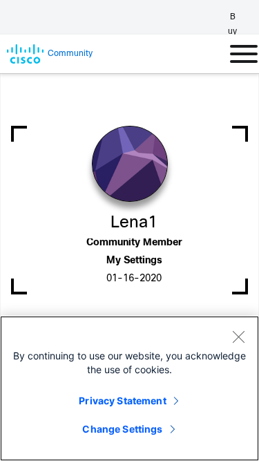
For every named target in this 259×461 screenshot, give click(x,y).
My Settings (134, 260)
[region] (129, 388)
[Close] (238, 337)
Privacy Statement (122, 400)
